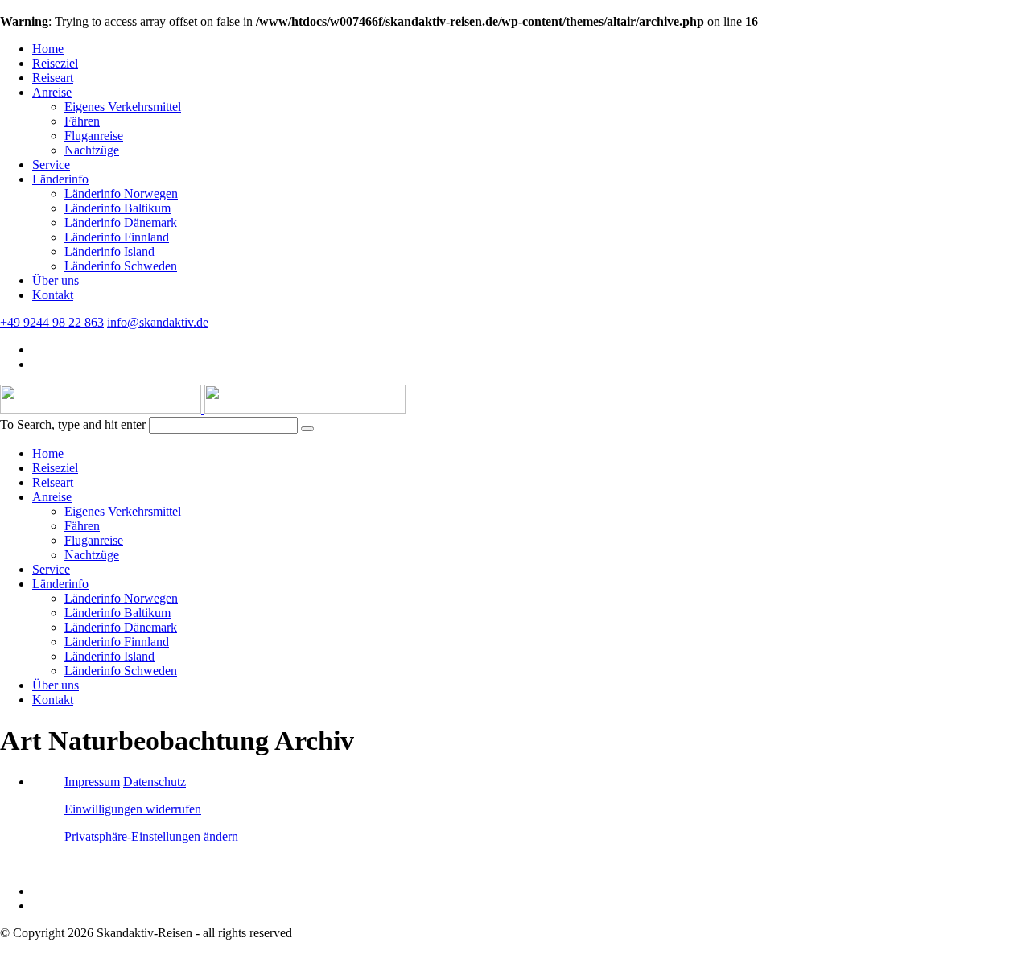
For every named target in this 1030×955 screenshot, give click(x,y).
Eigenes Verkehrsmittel (122, 106)
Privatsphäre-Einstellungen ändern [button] (151, 836)
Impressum (92, 781)
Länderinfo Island (109, 251)
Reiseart (52, 77)
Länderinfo (60, 179)
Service (51, 164)
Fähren (82, 121)
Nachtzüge (91, 150)
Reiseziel (55, 63)
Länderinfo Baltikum (117, 208)
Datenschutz (154, 781)
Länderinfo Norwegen (121, 193)
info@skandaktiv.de (157, 322)
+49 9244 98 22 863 (52, 322)
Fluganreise (93, 135)
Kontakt (52, 295)
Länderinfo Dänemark (120, 222)
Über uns (55, 280)
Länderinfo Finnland (116, 237)
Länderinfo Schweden (120, 266)
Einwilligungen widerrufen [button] (132, 809)
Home (48, 49)
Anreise (52, 92)
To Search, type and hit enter (73, 424)
